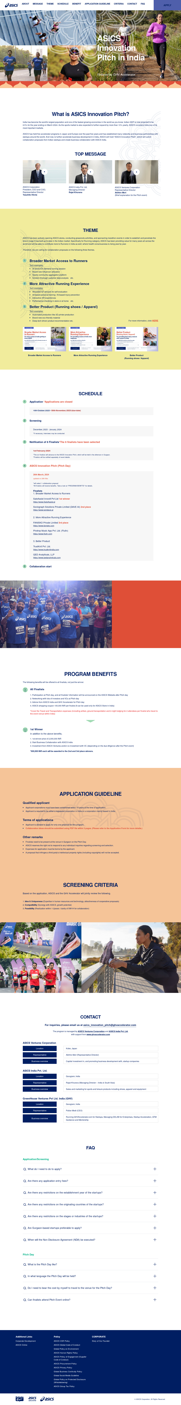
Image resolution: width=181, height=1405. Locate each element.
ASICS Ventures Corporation (91, 1031)
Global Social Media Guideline (66, 1375)
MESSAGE (38, 3)
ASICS (11, 5)
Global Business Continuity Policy (68, 1371)
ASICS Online (21, 1345)
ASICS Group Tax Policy (64, 1386)
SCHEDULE (63, 3)
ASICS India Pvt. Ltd (118, 1031)
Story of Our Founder (101, 1341)
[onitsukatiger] (20, 1399)
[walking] (32, 1399)
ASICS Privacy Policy (63, 1367)
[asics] (47, 1399)
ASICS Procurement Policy (65, 1363)
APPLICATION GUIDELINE (97, 3)
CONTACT (132, 3)
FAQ (143, 3)
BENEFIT (76, 3)
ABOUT (25, 3)
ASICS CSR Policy (62, 1341)
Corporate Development (26, 1341)
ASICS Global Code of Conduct (67, 1345)
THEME (50, 3)
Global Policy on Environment (66, 1348)
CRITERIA (119, 3)
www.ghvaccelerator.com (98, 1034)
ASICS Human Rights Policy (66, 1352)
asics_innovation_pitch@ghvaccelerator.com (109, 1025)
